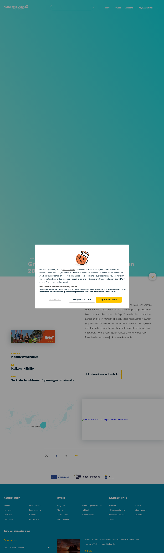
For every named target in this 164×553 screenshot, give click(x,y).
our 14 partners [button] (69, 270)
